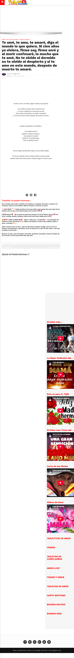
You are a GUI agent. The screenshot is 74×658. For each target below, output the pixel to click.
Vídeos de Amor (25, 39)
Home (3, 39)
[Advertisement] (37, 18)
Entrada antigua (8, 247)
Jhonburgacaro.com (54, 650)
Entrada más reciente (53, 247)
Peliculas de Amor (12, 39)
